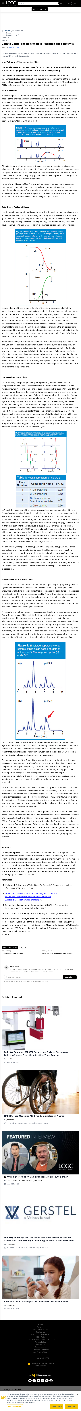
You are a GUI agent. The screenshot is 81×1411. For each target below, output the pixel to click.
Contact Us (40, 1332)
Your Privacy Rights (40, 1352)
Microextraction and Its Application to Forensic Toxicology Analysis (59, 954)
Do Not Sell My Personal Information (40, 1339)
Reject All (71, 1406)
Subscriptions (40, 1347)
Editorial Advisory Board (40, 1334)
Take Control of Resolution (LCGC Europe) (17, 953)
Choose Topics (38, 9)
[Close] (77, 1394)
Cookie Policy (30, 1402)
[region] (40, 1401)
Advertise (40, 1327)
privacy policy (44, 981)
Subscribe (68, 977)
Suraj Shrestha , (12, 1181)
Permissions (40, 1344)
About (40, 1324)
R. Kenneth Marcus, (26, 1181)
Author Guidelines (40, 1329)
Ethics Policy (40, 1337)
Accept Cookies (57, 1406)
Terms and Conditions (40, 1349)
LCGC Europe (6, 33)
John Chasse (11, 1059)
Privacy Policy (40, 1342)
